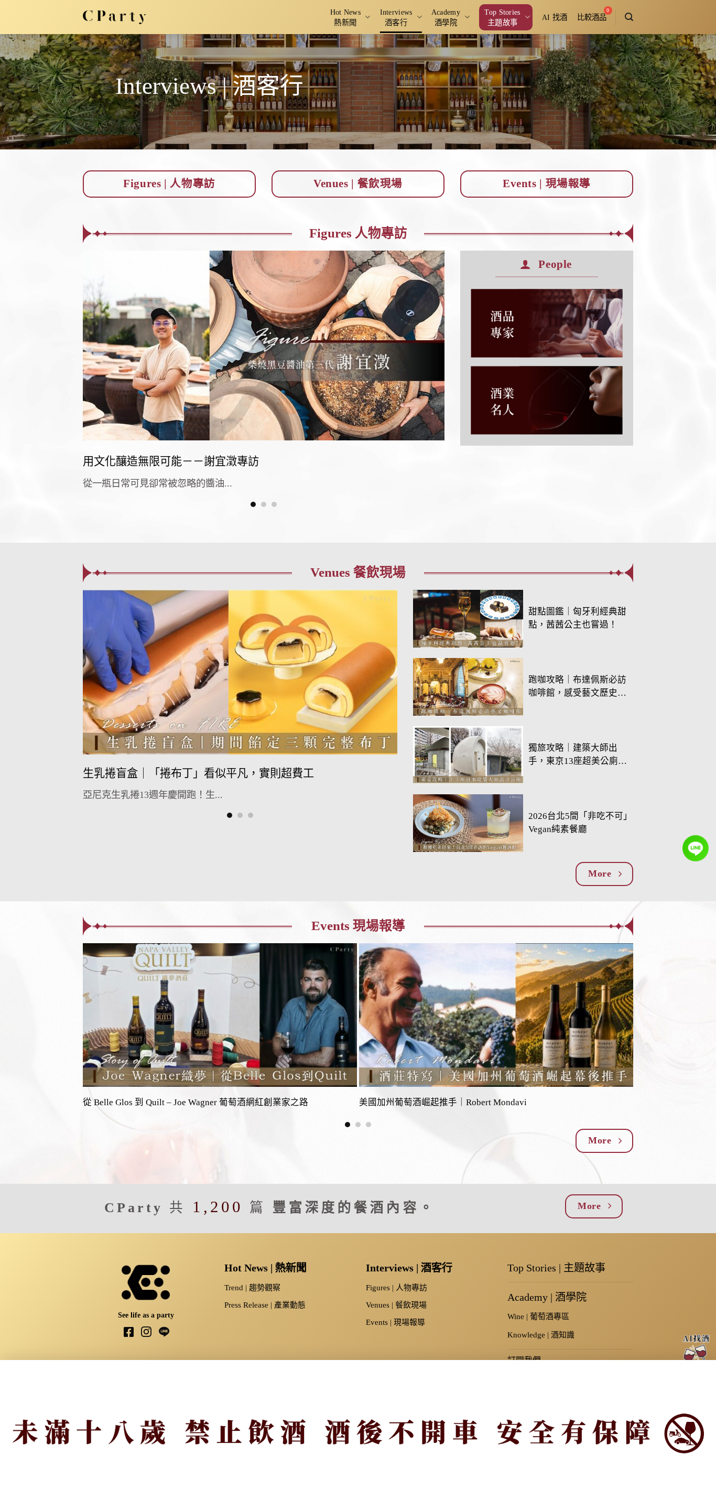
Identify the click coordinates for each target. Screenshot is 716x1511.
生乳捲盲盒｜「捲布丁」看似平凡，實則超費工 (198, 773)
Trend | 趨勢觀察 (252, 1287)
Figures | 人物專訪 (396, 1287)
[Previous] (73, 379)
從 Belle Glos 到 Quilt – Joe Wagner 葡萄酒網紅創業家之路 (195, 1102)
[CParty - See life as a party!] (114, 17)
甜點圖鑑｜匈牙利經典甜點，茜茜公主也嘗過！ (577, 618)
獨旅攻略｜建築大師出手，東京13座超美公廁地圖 (577, 755)
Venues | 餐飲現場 (396, 1305)
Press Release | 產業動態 (265, 1305)
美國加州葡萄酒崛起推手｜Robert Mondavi (443, 1102)
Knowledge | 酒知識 (540, 1335)
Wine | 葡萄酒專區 (538, 1316)
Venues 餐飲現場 (358, 572)
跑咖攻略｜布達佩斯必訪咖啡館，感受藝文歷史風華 (577, 687)
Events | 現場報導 (395, 1322)
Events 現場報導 (358, 926)
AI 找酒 (554, 17)
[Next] (610, 1008)
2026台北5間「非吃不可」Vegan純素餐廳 (580, 822)
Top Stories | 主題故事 (556, 1267)
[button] (629, 17)
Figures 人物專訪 (358, 233)
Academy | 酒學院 (547, 1297)
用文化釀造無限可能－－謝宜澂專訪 (171, 461)
